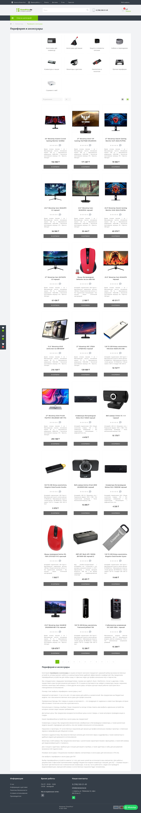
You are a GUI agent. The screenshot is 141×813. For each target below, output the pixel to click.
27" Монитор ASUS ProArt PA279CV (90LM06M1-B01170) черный (55, 418)
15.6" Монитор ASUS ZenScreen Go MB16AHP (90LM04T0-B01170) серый (55, 348)
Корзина (128, 11)
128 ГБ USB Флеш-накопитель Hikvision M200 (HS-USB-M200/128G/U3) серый (115, 348)
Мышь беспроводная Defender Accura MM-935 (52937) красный (85, 279)
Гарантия (71, 2)
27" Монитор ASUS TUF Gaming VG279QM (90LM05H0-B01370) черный (85, 141)
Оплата (46, 2)
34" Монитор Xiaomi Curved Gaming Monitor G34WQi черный (55, 141)
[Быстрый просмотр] (66, 113)
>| (113, 662)
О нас (63, 2)
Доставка (55, 2)
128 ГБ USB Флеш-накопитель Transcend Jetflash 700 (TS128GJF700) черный (85, 627)
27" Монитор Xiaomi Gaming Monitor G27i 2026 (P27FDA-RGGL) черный (115, 141)
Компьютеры (19, 24)
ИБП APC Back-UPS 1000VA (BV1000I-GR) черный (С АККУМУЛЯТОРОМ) (85, 556)
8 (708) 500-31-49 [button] (79, 784)
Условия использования (18, 793)
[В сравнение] (66, 110)
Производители (15, 796)
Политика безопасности (18, 790)
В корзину (55, 167)
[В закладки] (66, 107)
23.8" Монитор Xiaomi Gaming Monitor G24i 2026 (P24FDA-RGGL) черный (116, 210)
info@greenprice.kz (79, 788)
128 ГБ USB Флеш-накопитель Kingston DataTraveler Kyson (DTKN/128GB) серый (115, 556)
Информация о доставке (18, 787)
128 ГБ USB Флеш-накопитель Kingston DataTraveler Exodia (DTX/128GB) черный (55, 487)
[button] (35, 2)
